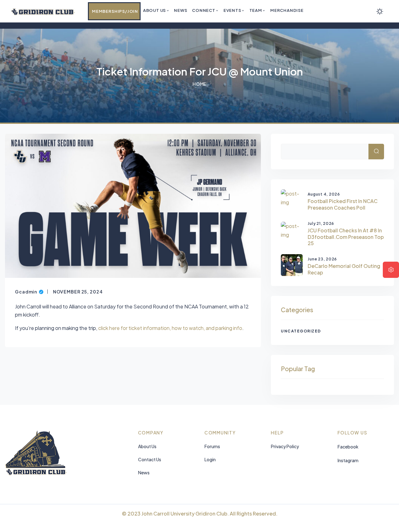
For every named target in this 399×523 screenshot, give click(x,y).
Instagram (348, 460)
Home (200, 84)
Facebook (348, 446)
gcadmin (29, 291)
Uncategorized (301, 331)
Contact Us (149, 459)
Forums (212, 446)
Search (381, 151)
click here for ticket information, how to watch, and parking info (169, 328)
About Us (147, 446)
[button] (391, 270)
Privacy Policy (285, 446)
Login (210, 459)
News (144, 472)
